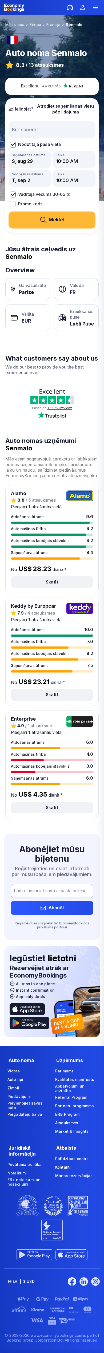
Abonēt (56, 907)
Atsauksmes (66, 1123)
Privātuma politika (24, 1164)
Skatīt (52, 582)
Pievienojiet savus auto (25, 1105)
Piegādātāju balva (24, 1114)
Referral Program (71, 1097)
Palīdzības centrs (72, 1158)
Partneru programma (74, 1105)
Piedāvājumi (19, 1096)
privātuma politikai (52, 927)
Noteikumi (17, 1173)
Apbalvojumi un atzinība (70, 1088)
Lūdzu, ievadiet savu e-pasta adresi (49, 890)
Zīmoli (13, 1088)
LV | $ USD (24, 1281)
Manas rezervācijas (74, 1175)
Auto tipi (15, 1079)
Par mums (64, 1071)
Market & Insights (72, 1131)
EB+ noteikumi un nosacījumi (24, 1182)
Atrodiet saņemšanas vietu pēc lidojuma (65, 108)
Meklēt (57, 219)
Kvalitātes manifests (74, 1079)
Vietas (13, 1071)
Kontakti (63, 1167)
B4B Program (67, 1114)
